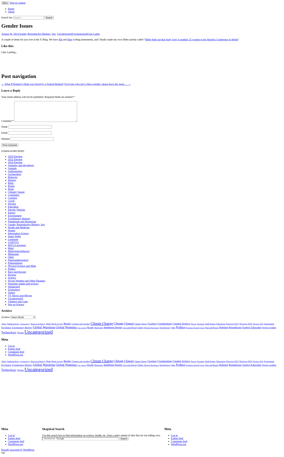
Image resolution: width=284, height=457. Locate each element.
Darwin (193, 324)
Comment (7, 121)
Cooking (12, 198)
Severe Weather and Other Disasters (26, 280)
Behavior (12, 177)
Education (13, 206)
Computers (13, 195)
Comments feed (16, 351)
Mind (10, 248)
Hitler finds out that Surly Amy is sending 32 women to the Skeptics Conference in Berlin (191, 39)
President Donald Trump (195, 328)
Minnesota (13, 254)
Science (12, 277)
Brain (11, 189)
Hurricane (98, 328)
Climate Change (16, 192)
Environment (14, 215)
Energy (11, 212)
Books (11, 186)
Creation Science (181, 323)
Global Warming (44, 327)
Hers (69, 39)
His (60, 39)
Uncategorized (64, 34)
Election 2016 (245, 324)
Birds (10, 183)
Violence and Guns (18, 301)
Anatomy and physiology (21, 165)
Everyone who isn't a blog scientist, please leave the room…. (97, 84)
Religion (223, 327)
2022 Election (15, 159)
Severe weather (269, 327)
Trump (20, 332)
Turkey (11, 292)
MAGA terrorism (17, 245)
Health (90, 327)
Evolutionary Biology (19, 218)
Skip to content (17, 2)
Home (11, 8)
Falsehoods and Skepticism (22, 221)
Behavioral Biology (38, 324)
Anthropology (15, 171)
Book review (57, 324)
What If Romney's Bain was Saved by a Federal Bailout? (32, 84)
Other (11, 257)
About (11, 11)
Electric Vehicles (16, 209)
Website (5, 138)
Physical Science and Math (22, 266)
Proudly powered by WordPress (17, 449)
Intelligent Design (113, 327)
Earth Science (210, 324)
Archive (5, 317)
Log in (11, 346)
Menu (5, 3)
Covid (11, 200)
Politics (11, 269)
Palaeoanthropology (18, 260)
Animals (12, 168)
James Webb (14, 236)
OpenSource (164, 328)
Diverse (12, 203)
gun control (81, 328)
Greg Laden (93, 34)
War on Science (16, 304)
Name (4, 126)
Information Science (18, 233)
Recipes (12, 274)
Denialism (200, 324)
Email (4, 132)
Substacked (14, 286)
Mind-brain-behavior (18, 251)
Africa (3, 324)
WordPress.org (15, 354)
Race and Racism (17, 272)
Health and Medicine (19, 227)
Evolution (6, 327)
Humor (11, 230)
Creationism (164, 323)
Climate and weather (81, 324)
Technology (14, 289)
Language (13, 239)
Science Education (251, 327)
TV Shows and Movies (20, 295)
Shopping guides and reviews (23, 283)
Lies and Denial (130, 328)
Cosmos (152, 323)
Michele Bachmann (151, 328)
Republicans (235, 327)
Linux (140, 327)
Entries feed (14, 348)
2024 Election (15, 162)
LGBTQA (13, 242)
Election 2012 (232, 324)
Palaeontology (15, 263)
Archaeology (14, 174)
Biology (12, 180)
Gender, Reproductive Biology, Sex (37, 34)
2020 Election (15, 156)
